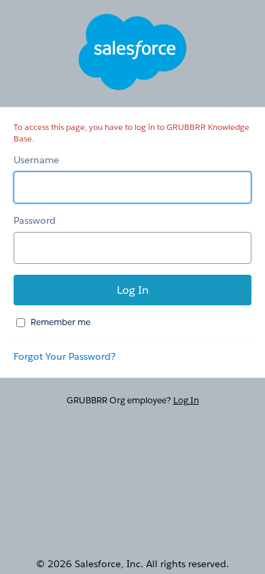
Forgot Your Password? (65, 356)
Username (36, 160)
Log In (186, 400)
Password (35, 220)
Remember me (60, 322)
